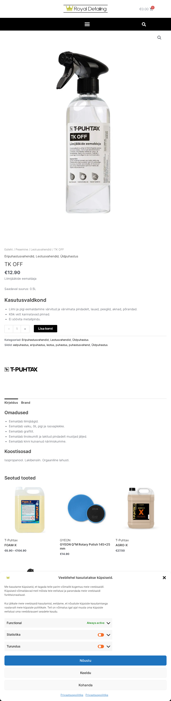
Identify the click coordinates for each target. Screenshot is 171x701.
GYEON (65, 540)
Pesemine (22, 249)
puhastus (61, 345)
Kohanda (86, 685)
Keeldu (85, 673)
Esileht (8, 249)
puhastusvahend (79, 345)
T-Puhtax (11, 540)
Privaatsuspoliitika (72, 695)
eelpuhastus (20, 345)
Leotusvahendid (41, 249)
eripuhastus (37, 345)
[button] (164, 577)
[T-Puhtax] (21, 369)
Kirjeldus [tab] (11, 402)
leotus (50, 345)
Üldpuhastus (69, 256)
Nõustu (85, 660)
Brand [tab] (25, 402)
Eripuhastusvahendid (19, 256)
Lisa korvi (45, 328)
